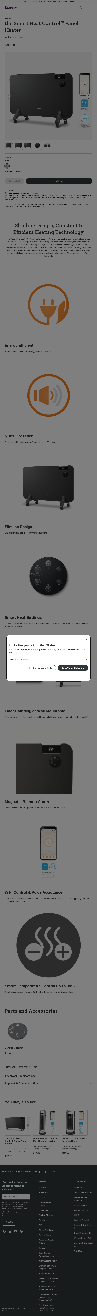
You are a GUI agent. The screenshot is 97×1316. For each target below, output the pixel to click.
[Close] (86, 639)
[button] (73, 668)
